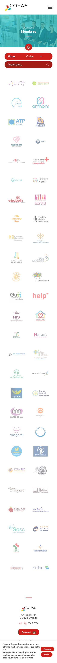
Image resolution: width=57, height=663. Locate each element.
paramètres (27, 657)
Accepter (47, 649)
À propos (28, 27)
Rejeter (46, 654)
